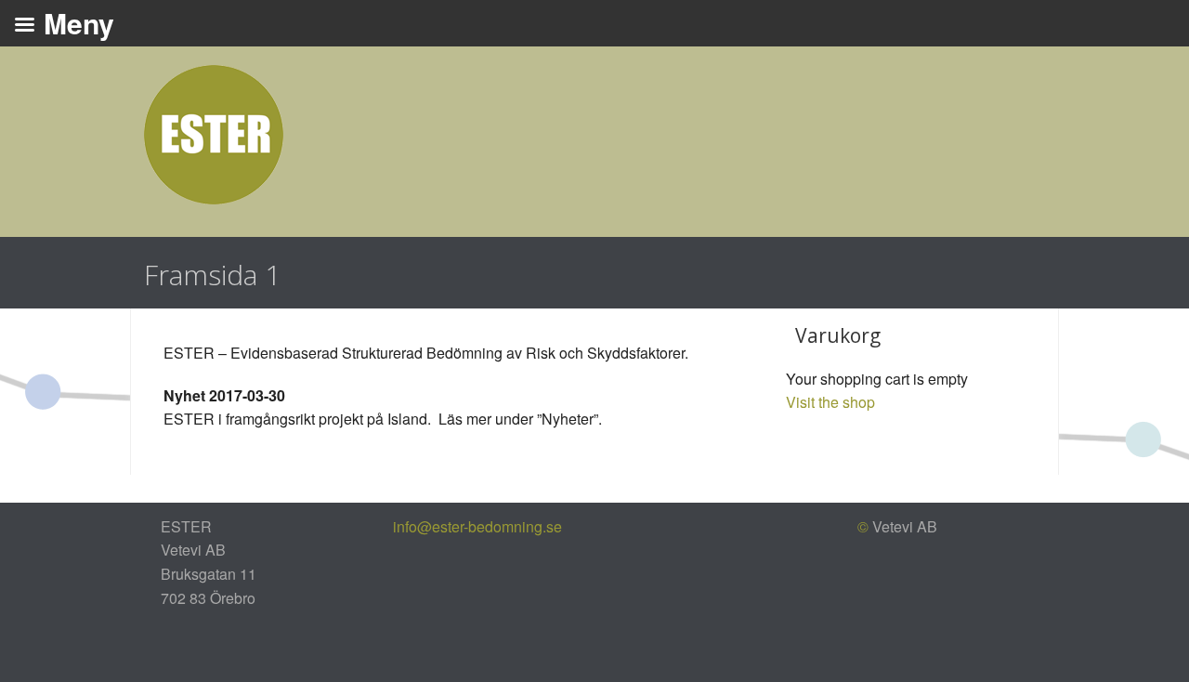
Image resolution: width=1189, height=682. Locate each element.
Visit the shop (830, 402)
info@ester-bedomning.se (477, 526)
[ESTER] (213, 132)
